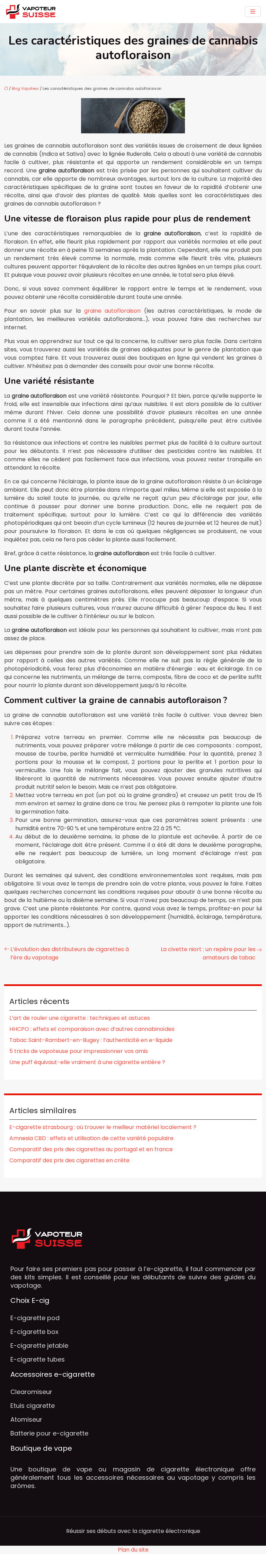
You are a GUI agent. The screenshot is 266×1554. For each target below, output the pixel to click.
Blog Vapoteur (25, 88)
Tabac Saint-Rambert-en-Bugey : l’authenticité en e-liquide (90, 1040)
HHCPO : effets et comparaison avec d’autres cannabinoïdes (92, 1029)
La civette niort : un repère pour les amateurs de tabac (208, 953)
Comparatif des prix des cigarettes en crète (69, 1160)
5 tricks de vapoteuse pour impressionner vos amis (78, 1051)
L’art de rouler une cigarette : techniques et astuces (79, 1018)
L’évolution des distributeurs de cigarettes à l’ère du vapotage (69, 953)
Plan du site (133, 1550)
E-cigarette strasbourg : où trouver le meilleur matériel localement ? (102, 1127)
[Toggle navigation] (253, 11)
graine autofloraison (112, 311)
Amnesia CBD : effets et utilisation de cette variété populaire (91, 1138)
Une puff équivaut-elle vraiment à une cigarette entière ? (87, 1062)
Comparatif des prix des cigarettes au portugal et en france (91, 1149)
